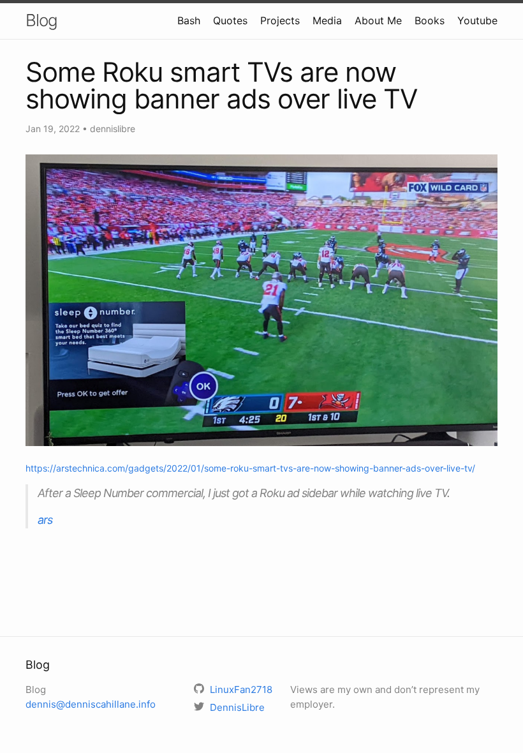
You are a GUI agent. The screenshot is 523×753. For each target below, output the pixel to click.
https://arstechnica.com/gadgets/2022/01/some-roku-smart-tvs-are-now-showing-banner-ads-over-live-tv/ (250, 468)
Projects (280, 20)
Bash (188, 20)
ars (45, 519)
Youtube (477, 20)
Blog (41, 20)
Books (430, 20)
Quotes (230, 20)
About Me (378, 20)
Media (327, 20)
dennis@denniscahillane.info (91, 704)
